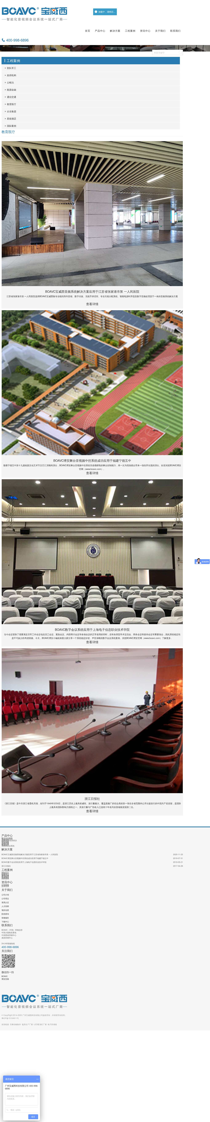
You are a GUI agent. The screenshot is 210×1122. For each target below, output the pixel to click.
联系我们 (175, 30)
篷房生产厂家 (27, 1024)
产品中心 (100, 30)
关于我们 (160, 30)
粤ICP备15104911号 (10, 1018)
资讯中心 (145, 30)
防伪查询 (5, 914)
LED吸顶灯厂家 (40, 1024)
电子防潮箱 (52, 1024)
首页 (87, 30)
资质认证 (5, 902)
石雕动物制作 (15, 1024)
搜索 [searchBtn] (181, 52)
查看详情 (92, 304)
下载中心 (5, 921)
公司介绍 (5, 894)
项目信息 (5, 910)
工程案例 (130, 30)
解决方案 (115, 30)
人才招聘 (5, 906)
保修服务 (5, 917)
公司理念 (5, 898)
